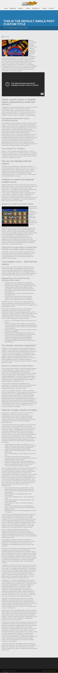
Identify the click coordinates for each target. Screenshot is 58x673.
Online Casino (6, 36)
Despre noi (13, 8)
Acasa (6, 8)
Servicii (20, 8)
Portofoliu (35, 8)
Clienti (28, 8)
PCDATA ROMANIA (52, 671)
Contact (51, 8)
